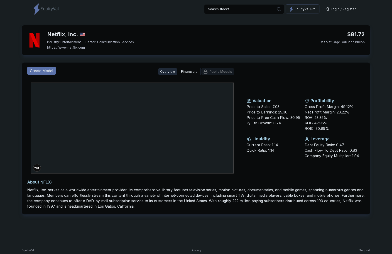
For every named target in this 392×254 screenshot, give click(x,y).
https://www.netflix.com (66, 47)
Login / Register (343, 9)
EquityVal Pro (305, 9)
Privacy (196, 250)
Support (364, 250)
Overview (167, 71)
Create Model (41, 70)
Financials (189, 71)
